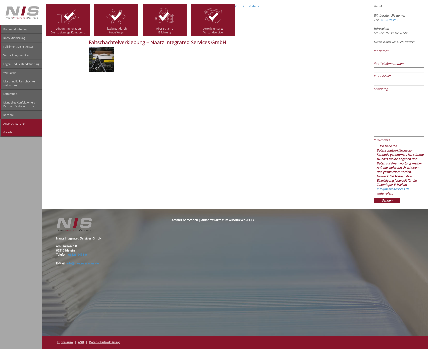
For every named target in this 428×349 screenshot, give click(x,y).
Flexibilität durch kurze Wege (116, 30)
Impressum (65, 342)
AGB (81, 342)
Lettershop (10, 94)
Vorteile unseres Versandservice (213, 30)
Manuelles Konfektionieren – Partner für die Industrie (21, 104)
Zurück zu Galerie (247, 6)
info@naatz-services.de (393, 189)
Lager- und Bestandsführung (21, 64)
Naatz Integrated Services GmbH (22, 12)
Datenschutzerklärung (104, 342)
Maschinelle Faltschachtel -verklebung (20, 83)
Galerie (7, 132)
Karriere (8, 115)
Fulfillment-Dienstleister (18, 46)
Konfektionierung (14, 38)
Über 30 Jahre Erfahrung (164, 30)
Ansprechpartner (14, 123)
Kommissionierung (15, 29)
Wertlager (9, 73)
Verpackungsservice (16, 55)
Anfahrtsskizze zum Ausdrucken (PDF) (227, 220)
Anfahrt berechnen (185, 220)
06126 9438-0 (389, 20)
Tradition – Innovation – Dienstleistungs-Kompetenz (68, 30)
